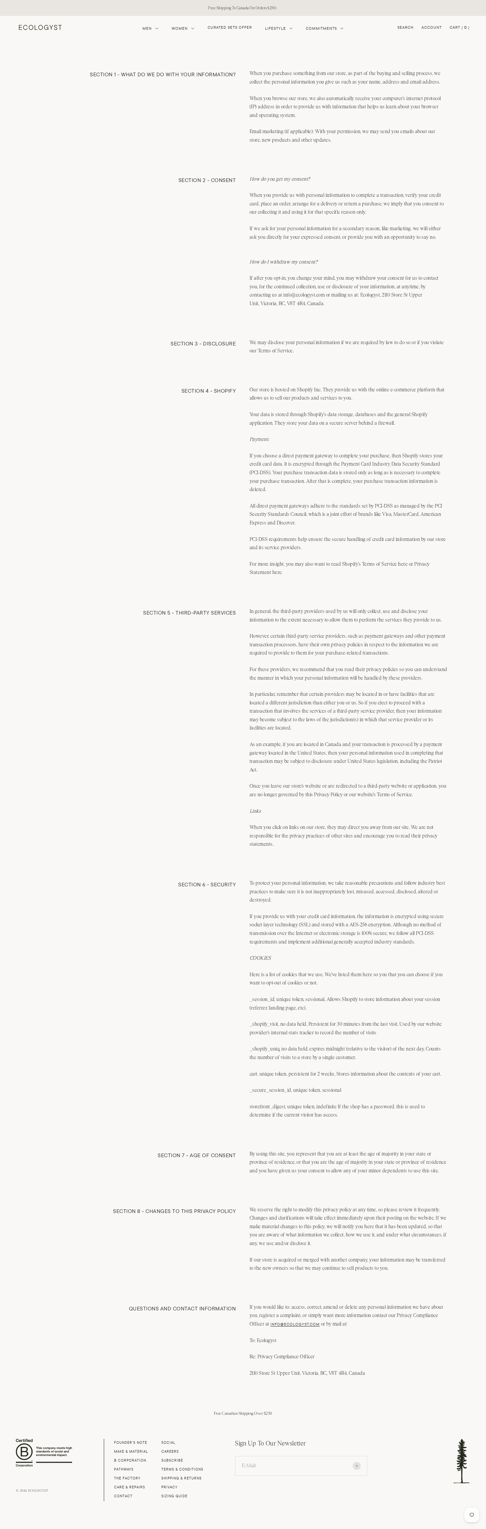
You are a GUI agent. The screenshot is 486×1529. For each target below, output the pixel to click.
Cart (459, 28)
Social (168, 1442)
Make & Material (131, 1451)
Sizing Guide (174, 1496)
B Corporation (130, 1460)
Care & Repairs (129, 1487)
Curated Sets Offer (230, 27)
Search (405, 27)
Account (432, 27)
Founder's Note (130, 1442)
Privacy (169, 1487)
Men (147, 28)
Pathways (124, 1469)
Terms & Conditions (182, 1469)
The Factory (127, 1478)
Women (180, 28)
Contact (123, 1496)
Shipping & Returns (181, 1478)
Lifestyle (275, 28)
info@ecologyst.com (295, 1324)
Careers (170, 1451)
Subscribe (172, 1460)
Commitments (321, 28)
